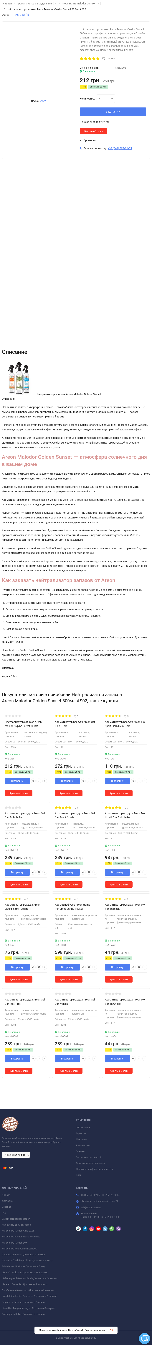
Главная (7, 3)
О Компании (83, 1127)
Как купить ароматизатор (16, 1224)
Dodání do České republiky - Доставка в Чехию (27, 1260)
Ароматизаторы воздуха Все (34, 3)
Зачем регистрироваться (16, 1218)
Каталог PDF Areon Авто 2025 (18, 1230)
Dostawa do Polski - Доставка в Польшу (23, 1254)
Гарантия (81, 1133)
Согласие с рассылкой (89, 1157)
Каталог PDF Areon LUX (14, 1242)
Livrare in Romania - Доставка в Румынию (24, 1284)
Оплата (6, 1195)
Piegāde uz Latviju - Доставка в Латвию (23, 1302)
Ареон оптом (83, 1145)
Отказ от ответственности (90, 1163)
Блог (78, 1175)
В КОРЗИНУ (113, 111)
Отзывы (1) (22, 14)
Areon (43, 100)
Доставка (7, 1201)
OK (111, 1330)
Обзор (5, 14)
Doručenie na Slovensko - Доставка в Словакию (28, 1290)
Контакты (81, 1139)
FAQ (4, 1213)
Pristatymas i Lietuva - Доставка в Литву (23, 1266)
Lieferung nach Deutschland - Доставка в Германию (30, 1278)
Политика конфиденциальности (94, 1169)
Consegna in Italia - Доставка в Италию (23, 1314)
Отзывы (80, 1151)
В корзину (17, 780)
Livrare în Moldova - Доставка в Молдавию (25, 1272)
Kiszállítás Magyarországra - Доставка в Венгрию (28, 1308)
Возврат (6, 1206)
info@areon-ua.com (91, 1207)
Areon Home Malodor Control (78, 3)
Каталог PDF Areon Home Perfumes (21, 1236)
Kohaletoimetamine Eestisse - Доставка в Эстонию (29, 1296)
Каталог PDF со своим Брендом (19, 1248)
